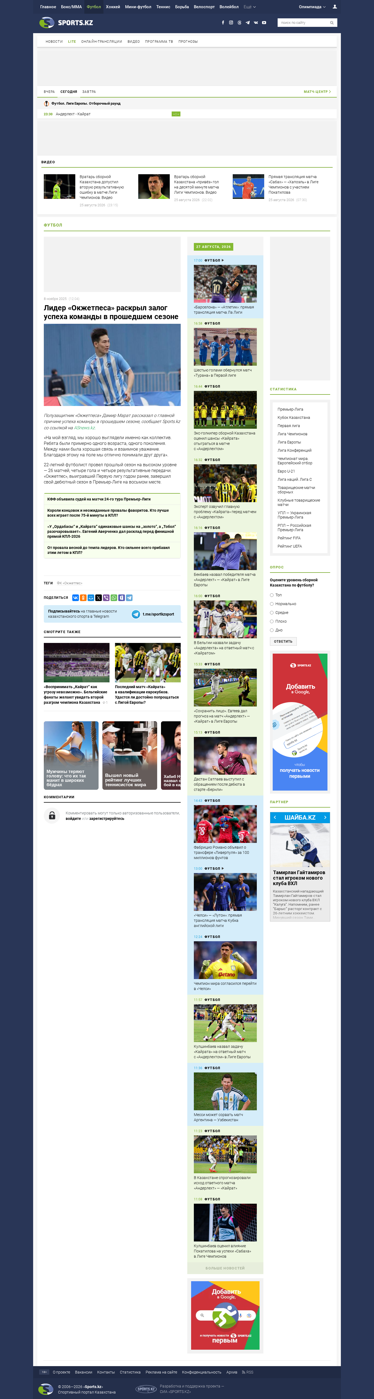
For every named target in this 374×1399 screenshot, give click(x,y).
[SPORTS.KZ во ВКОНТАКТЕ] (256, 23)
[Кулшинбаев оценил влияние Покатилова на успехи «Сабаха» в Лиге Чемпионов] (225, 1222)
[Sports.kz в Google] (225, 1348)
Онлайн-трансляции (101, 42)
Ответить (283, 641)
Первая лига (289, 426)
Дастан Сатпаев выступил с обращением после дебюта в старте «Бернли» (219, 784)
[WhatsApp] (113, 597)
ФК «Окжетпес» (69, 583)
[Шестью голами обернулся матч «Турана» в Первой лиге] (225, 347)
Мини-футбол (138, 6)
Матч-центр (316, 92)
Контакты (106, 1372)
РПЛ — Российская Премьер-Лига (294, 527)
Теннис (163, 6)
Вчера (49, 92)
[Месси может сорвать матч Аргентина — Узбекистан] (225, 1091)
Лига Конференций (295, 450)
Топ (278, 595)
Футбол (94, 6)
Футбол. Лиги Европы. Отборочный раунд (85, 103)
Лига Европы (289, 442)
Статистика (130, 1372)
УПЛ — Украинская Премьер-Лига (294, 515)
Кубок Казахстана (294, 417)
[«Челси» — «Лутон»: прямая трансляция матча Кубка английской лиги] (225, 892)
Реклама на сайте (161, 1372)
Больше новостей (225, 1268)
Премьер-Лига (290, 409)
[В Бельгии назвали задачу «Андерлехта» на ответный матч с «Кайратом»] (225, 619)
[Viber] (105, 597)
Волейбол (229, 6)
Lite (72, 42)
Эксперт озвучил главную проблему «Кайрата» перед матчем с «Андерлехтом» (225, 511)
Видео (134, 42)
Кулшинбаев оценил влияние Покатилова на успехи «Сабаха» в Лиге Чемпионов (222, 1251)
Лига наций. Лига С (295, 479)
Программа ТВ (159, 42)
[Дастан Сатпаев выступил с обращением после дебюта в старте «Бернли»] (225, 756)
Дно (279, 630)
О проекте (61, 1372)
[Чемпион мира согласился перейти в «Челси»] (225, 960)
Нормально (285, 604)
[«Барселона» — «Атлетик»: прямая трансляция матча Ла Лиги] (225, 284)
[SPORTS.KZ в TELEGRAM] (248, 23)
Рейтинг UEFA (290, 546)
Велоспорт (204, 6)
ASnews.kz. (85, 427)
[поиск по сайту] (332, 23)
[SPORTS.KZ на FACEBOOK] (223, 23)
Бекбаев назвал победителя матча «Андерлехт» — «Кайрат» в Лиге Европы (225, 579)
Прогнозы (188, 42)
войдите (73, 818)
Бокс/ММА (71, 6)
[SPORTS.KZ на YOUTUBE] (264, 23)
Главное (48, 6)
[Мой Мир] (90, 597)
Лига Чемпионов (292, 434)
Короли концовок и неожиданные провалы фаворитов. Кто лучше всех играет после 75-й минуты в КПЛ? (108, 512)
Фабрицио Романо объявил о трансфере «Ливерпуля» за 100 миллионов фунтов (221, 852)
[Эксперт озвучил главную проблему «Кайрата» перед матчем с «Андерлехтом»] (225, 483)
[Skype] (120, 597)
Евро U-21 (286, 471)
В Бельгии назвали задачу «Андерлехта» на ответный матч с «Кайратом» (224, 647)
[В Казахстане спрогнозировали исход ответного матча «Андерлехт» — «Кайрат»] (225, 1154)
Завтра (89, 92)
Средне (281, 612)
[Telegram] (128, 597)
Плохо (281, 621)
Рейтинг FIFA (289, 538)
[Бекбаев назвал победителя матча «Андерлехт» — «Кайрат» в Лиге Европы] (225, 551)
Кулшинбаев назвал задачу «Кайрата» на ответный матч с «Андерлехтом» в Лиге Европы (222, 1051)
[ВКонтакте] (74, 597)
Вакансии (83, 1372)
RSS (249, 1372)
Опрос (277, 567)
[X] (97, 597)
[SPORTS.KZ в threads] (239, 23)
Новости (54, 42)
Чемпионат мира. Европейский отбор (295, 460)
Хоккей (113, 6)
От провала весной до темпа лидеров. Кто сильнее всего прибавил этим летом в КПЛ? (108, 550)
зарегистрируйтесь (106, 818)
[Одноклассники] (82, 597)
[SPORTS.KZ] (300, 722)
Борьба (182, 6)
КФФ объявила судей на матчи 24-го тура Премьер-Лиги (99, 499)
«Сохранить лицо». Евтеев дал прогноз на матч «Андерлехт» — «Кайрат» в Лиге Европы (222, 716)
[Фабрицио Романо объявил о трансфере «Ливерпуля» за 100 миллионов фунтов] (225, 824)
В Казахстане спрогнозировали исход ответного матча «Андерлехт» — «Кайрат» (222, 1182)
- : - (176, 114)
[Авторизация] (331, 6)
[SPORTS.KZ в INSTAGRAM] (231, 23)
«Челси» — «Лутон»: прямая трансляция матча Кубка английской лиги (218, 920)
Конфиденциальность (201, 1372)
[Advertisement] (187, 68)
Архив (231, 1372)
